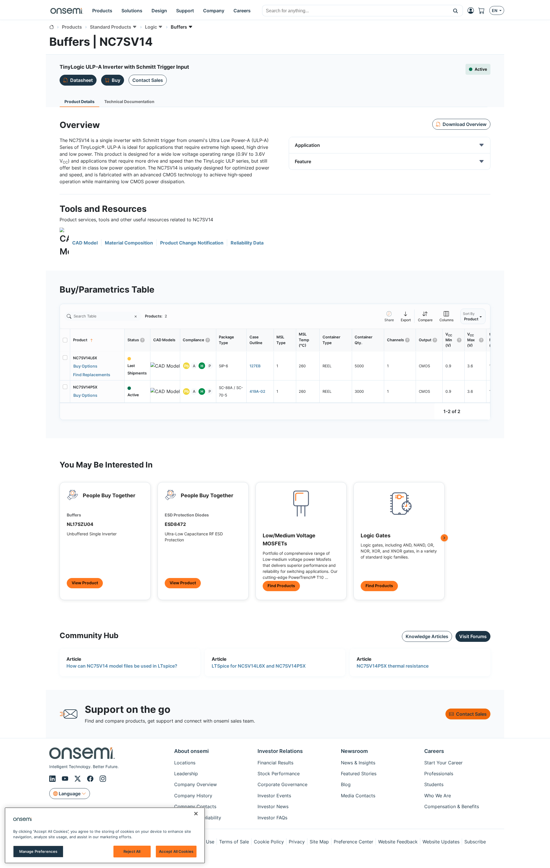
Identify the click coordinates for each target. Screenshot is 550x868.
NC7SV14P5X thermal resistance (393, 666)
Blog (346, 784)
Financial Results (275, 763)
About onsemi (191, 751)
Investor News (273, 806)
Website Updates (441, 842)
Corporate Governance (282, 784)
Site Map (319, 842)
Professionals (438, 773)
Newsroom (354, 751)
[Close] (196, 813)
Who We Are (437, 795)
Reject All (131, 851)
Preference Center (353, 842)
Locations (184, 763)
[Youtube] (66, 778)
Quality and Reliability (197, 817)
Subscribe (475, 842)
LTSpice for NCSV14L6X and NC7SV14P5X (259, 666)
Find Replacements (91, 374)
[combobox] (355, 11)
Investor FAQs (272, 817)
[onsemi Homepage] (67, 10)
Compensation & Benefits (451, 806)
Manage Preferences (38, 851)
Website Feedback (398, 842)
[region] (105, 835)
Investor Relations (280, 751)
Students (433, 784)
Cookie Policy (269, 842)
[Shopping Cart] (483, 10)
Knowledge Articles (427, 636)
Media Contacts (358, 795)
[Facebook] (91, 778)
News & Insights (358, 763)
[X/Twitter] (78, 778)
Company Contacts (195, 806)
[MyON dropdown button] (472, 10)
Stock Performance (279, 773)
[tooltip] (406, 316)
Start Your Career (443, 763)
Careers (434, 751)
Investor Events (274, 795)
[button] (455, 10)
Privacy (297, 842)
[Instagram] (103, 778)
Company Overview (195, 784)
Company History (193, 795)
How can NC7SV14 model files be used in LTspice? (121, 666)
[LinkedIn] (53, 778)
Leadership (186, 773)
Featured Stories (358, 773)
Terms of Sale (234, 842)
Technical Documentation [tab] (129, 101)
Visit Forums (473, 636)
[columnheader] (97, 340)
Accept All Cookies (176, 851)
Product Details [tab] (79, 101)
